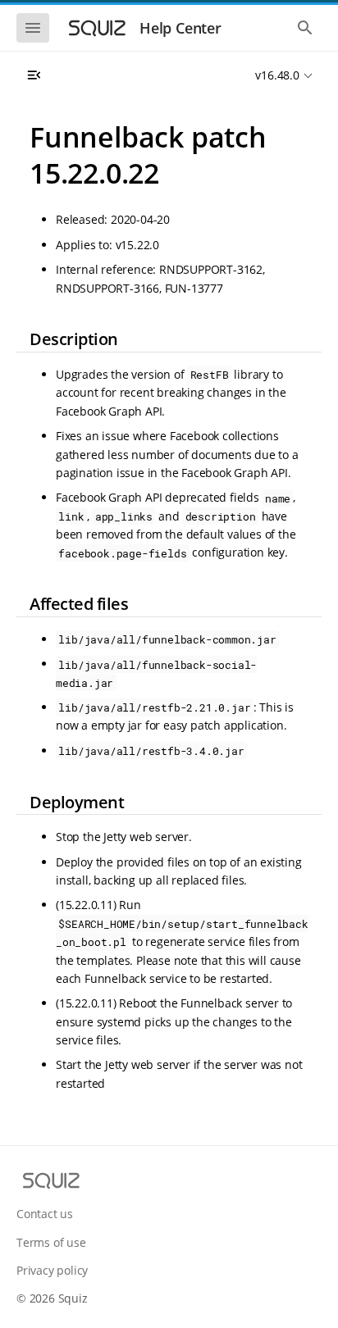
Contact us (44, 1213)
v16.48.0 (277, 75)
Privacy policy (52, 1270)
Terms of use (51, 1242)
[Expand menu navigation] (33, 75)
